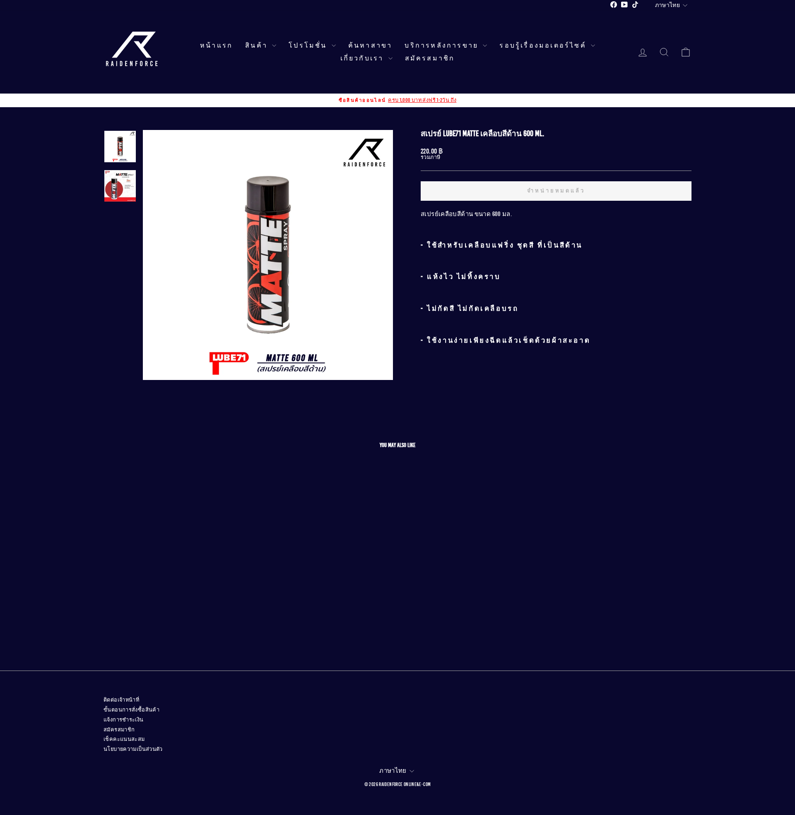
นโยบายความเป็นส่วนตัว (133, 749)
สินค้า (257, 45)
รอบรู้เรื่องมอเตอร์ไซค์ (544, 45)
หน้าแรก (216, 45)
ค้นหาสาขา (370, 45)
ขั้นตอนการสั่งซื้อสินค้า (131, 710)
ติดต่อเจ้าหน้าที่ (121, 700)
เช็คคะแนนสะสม (124, 739)
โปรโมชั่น (309, 45)
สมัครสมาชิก (430, 58)
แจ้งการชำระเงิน (124, 720)
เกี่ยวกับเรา (363, 58)
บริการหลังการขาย (443, 45)
